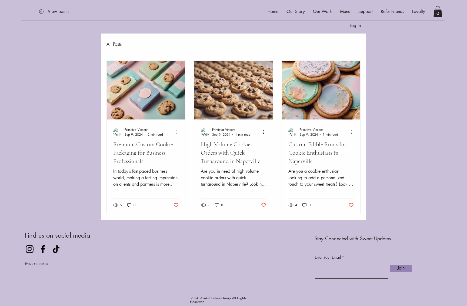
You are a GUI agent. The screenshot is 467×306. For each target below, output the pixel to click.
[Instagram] (29, 249)
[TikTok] (56, 249)
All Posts (114, 44)
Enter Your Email (328, 257)
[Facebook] (43, 249)
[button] (437, 11)
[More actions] (178, 132)
